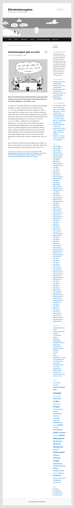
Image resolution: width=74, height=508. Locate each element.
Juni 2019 (55, 192)
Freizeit (10, 155)
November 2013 (57, 296)
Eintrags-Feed (57, 491)
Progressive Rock (59, 466)
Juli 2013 (55, 304)
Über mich (55, 39)
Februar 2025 (56, 148)
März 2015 (56, 266)
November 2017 (57, 213)
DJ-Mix (56, 401)
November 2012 (57, 319)
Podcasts (56, 457)
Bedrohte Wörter (57, 370)
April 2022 (56, 159)
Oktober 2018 (56, 199)
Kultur (56, 432)
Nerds (60, 441)
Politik (16, 156)
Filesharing (56, 416)
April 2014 (56, 287)
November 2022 (57, 156)
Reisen (55, 468)
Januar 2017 (56, 232)
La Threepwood (57, 335)
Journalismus (58, 430)
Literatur (62, 432)
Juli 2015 (55, 258)
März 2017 (56, 228)
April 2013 (56, 310)
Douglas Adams (57, 404)
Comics (16, 39)
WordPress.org (57, 495)
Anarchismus (56, 383)
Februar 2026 (56, 146)
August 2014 (56, 279)
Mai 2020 (55, 180)
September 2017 (57, 217)
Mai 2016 (55, 241)
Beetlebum (56, 350)
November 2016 (57, 234)
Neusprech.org (57, 368)
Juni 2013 (55, 306)
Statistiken (21, 156)
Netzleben (57, 444)
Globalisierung (57, 422)
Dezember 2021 (57, 163)
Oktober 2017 (56, 215)
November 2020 (57, 177)
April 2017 (56, 226)
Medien (62, 435)
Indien (60, 425)
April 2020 (56, 182)
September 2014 (57, 277)
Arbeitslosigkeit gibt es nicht (24, 52)
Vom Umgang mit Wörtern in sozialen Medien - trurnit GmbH (59, 107)
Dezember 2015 (57, 249)
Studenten (57, 475)
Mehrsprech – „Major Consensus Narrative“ (59, 132)
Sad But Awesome (58, 361)
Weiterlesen (41, 147)
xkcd (54, 354)
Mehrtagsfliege (57, 341)
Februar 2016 (56, 245)
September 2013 (57, 300)
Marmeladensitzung (58, 365)
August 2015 (56, 256)
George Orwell (56, 420)
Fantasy (55, 411)
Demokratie (57, 398)
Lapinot (55, 337)
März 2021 (56, 173)
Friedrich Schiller (25, 155)
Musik (55, 441)
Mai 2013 (55, 308)
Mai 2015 (55, 262)
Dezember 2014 (57, 272)
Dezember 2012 (57, 317)
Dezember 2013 (57, 295)
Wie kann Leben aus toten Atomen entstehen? (59, 137)
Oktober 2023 (56, 152)
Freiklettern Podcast (58, 348)
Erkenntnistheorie (58, 409)
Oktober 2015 (56, 253)
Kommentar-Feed (58, 493)
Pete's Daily (56, 366)
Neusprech (33, 155)
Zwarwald (55, 352)
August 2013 (56, 302)
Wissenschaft (57, 480)
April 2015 (56, 264)
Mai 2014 (55, 285)
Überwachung (57, 482)
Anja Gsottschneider (59, 124)
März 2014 (56, 289)
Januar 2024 (56, 150)
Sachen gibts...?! (57, 346)
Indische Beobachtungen (43, 39)
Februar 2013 (56, 314)
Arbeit (40, 151)
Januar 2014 (56, 293)
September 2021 (57, 165)
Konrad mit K (56, 363)
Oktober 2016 (56, 236)
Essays (32, 39)
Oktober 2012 (56, 321)
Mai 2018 (55, 205)
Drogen (56, 406)
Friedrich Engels (16, 155)
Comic (57, 393)
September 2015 (57, 255)
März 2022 (56, 161)
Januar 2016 (56, 247)
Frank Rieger (42, 153)
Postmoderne (57, 464)
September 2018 (57, 201)
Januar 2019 (56, 196)
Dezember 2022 (57, 154)
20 (46, 52)
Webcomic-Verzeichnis (59, 374)
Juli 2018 (55, 203)
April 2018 (56, 207)
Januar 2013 (56, 315)
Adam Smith (35, 151)
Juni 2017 (55, 222)
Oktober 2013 (56, 298)
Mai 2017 (55, 224)
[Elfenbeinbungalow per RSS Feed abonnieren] (57, 47)
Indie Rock (56, 427)
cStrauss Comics (57, 376)
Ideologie (55, 425)
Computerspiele (57, 396)
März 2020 (56, 184)
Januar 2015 (56, 270)
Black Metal (56, 385)
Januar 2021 (56, 175)
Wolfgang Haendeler (58, 115)
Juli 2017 (55, 220)
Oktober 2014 (56, 276)
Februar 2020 (56, 186)
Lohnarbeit (11, 110)
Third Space (27, 156)
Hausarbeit (27, 119)
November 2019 (57, 188)
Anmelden (56, 489)
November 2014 (57, 274)
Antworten (34, 156)
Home (9, 39)
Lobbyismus (56, 435)
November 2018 (57, 198)
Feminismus (35, 153)
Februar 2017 (56, 230)
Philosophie (11, 156)
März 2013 (56, 312)
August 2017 (56, 218)
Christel (55, 136)
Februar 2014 (56, 291)
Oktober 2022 (56, 158)
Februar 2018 (56, 209)
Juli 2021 (55, 167)
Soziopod (55, 473)
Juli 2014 (55, 281)
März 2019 (56, 194)
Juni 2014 (55, 283)
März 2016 (56, 243)
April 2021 (56, 171)
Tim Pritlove (56, 478)
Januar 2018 (56, 211)
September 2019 (57, 190)
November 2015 (57, 251)
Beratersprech (57, 372)
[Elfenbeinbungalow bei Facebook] (55, 47)
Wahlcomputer (62, 478)
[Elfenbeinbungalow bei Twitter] (54, 47)
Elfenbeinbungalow (20, 9)
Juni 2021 (55, 169)
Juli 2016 (55, 237)
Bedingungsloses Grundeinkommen (17, 153)
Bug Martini (56, 339)
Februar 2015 (56, 268)
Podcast (56, 455)
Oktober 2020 (56, 178)
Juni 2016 (55, 239)
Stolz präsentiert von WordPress (37, 502)
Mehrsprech (24, 39)
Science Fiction (58, 471)
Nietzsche (39, 155)
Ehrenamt (29, 153)
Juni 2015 (55, 260)
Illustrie (55, 355)
